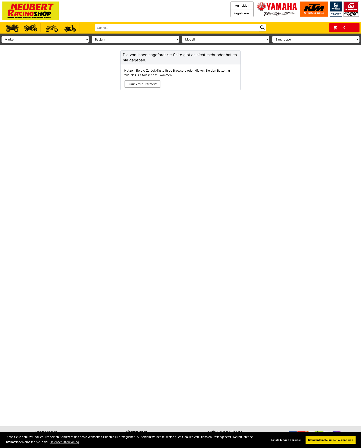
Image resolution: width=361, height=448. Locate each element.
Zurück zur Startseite (142, 84)
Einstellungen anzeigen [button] (286, 439)
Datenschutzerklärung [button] (64, 442)
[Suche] (262, 27)
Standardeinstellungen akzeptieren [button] (330, 439)
